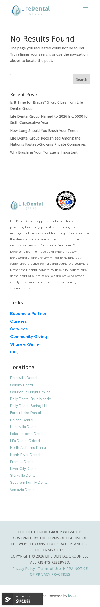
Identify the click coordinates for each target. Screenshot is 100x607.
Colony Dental (22, 384)
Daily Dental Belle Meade (30, 398)
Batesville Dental (23, 377)
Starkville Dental (23, 475)
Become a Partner (28, 313)
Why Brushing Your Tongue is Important (44, 152)
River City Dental (23, 468)
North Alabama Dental (28, 447)
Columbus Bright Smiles (30, 391)
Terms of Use (49, 568)
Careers (18, 320)
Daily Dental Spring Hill (28, 405)
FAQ (14, 351)
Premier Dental (22, 461)
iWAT (72, 595)
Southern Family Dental (29, 482)
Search (81, 79)
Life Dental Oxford (25, 440)
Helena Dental (21, 419)
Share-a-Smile (24, 343)
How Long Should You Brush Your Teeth (44, 130)
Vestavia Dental (22, 489)
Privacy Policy (24, 568)
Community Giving (28, 336)
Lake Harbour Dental (27, 433)
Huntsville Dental (23, 426)
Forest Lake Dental (25, 412)
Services (19, 328)
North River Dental (25, 454)
